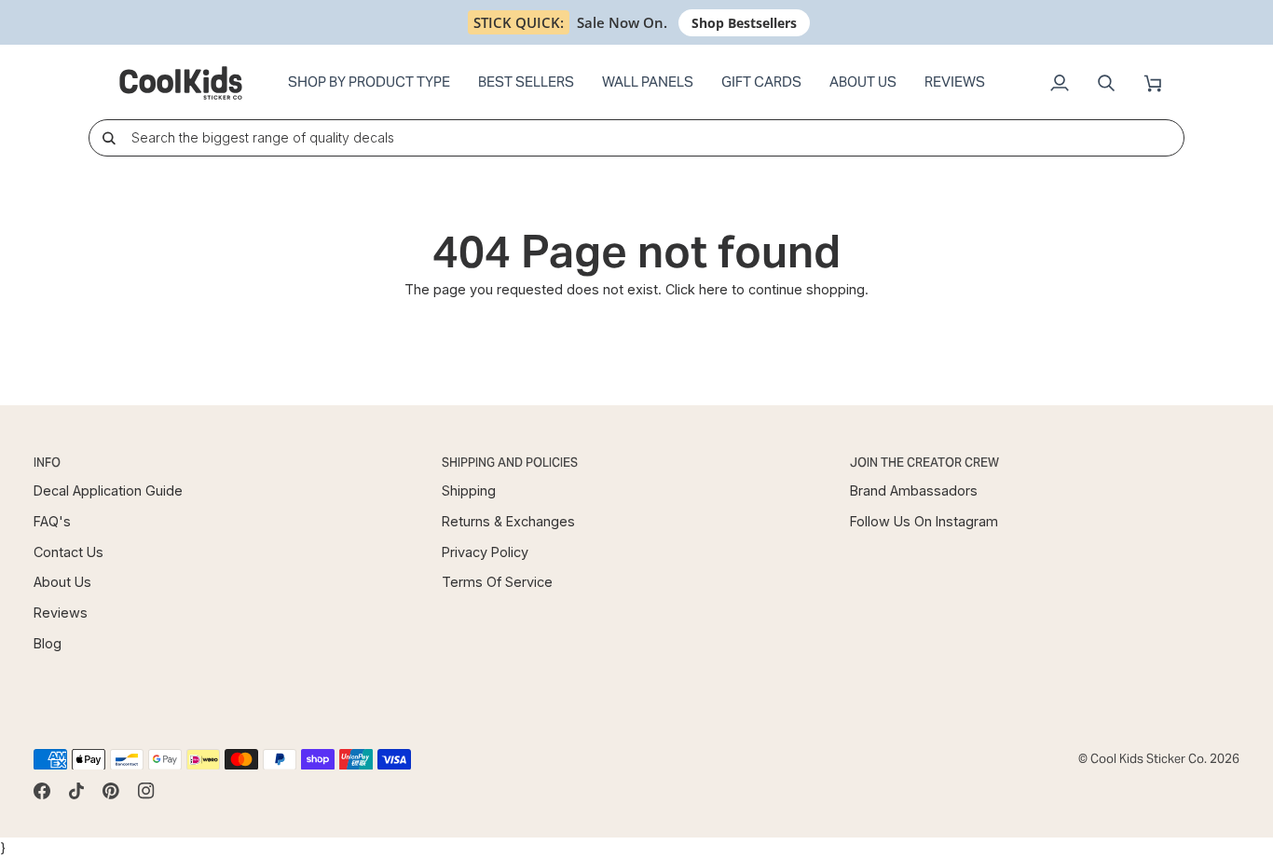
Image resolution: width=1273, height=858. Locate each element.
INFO (47, 462)
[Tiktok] (76, 791)
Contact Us (68, 552)
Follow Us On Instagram (924, 521)
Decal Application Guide (108, 490)
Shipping (469, 490)
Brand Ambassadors (914, 490)
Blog (48, 643)
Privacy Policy (485, 552)
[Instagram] (146, 791)
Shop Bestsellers (744, 23)
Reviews (61, 612)
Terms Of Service (497, 582)
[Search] (108, 137)
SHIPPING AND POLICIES (510, 462)
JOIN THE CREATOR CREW (924, 462)
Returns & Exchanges (508, 521)
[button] (369, 83)
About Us (62, 582)
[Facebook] (42, 791)
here (713, 289)
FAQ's (52, 521)
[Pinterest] (111, 791)
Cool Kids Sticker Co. (1148, 759)
